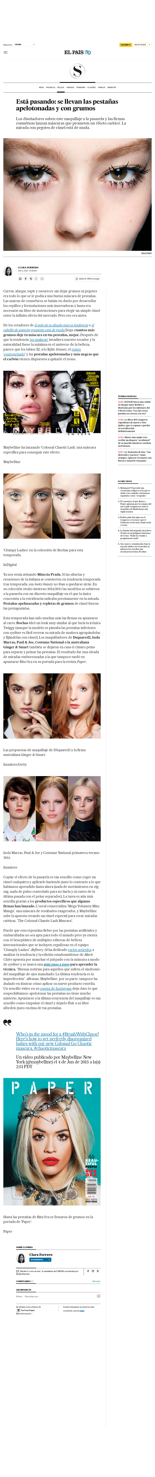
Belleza (61, 87)
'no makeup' (39, 339)
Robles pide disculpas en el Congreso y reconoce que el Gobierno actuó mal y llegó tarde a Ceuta (135, 521)
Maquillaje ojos (31, 1296)
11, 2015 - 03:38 (27, 271)
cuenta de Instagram (56, 988)
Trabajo (101, 87)
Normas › (97, 1281)
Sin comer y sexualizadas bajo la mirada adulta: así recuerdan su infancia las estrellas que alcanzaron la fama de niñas (135, 548)
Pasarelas (50, 87)
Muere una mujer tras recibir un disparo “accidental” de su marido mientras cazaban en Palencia (134, 441)
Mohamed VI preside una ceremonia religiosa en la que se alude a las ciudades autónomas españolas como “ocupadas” (135, 492)
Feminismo (80, 87)
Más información (23, 1313)
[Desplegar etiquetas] (99, 1296)
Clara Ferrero (28, 267)
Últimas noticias (127, 396)
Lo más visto (125, 481)
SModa (78, 71)
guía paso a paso (57, 964)
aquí (82, 1310)
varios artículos (80, 950)
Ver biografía (37, 1260)
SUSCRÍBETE (126, 45)
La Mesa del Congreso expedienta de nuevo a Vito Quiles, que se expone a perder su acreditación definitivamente (134, 425)
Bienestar (112, 87)
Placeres (91, 87)
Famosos (70, 87)
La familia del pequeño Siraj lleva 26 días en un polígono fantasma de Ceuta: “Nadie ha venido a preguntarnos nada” (135, 534)
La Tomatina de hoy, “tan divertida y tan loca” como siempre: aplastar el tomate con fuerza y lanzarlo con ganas (135, 456)
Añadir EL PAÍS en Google (89, 279)
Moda (41, 87)
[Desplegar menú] (5, 52)
